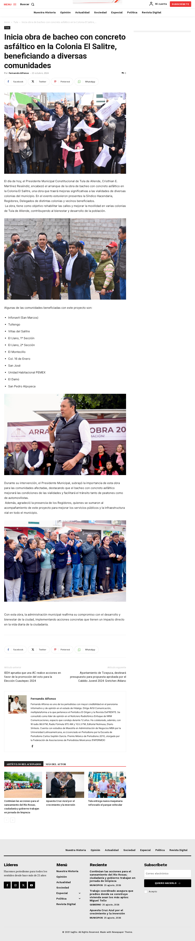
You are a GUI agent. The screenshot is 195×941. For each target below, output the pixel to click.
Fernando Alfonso (19, 73)
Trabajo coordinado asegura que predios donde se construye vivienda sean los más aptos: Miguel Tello (111, 895)
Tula (16, 22)
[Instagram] (15, 885)
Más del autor (56, 764)
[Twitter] (23, 885)
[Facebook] (34, 746)
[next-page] (12, 820)
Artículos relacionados (23, 764)
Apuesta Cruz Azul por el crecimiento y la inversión (107, 912)
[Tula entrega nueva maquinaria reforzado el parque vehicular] (107, 785)
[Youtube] (31, 885)
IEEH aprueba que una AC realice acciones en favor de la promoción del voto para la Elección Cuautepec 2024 (32, 677)
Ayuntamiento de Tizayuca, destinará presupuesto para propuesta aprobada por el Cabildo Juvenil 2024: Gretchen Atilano (98, 677)
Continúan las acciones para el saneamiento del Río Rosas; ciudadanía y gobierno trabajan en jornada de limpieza (112, 876)
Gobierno (95, 904)
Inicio (7, 22)
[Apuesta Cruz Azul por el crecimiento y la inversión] (65, 785)
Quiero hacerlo (166, 883)
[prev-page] (6, 820)
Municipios (96, 885)
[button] (28, 4)
